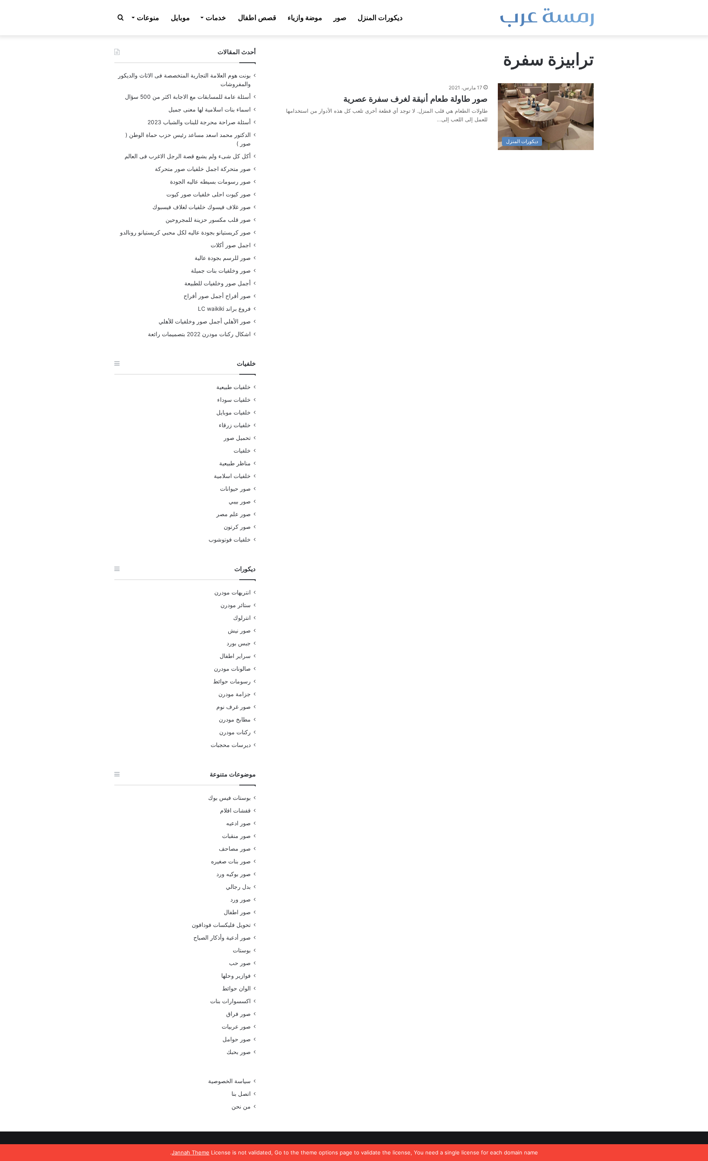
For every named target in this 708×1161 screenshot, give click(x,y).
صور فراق (238, 1014)
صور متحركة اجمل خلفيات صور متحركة (203, 169)
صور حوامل (236, 1039)
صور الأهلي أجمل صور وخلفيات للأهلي (205, 321)
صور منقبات (236, 836)
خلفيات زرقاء (235, 425)
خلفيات (242, 450)
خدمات (216, 18)
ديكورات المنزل (380, 18)
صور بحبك (239, 1052)
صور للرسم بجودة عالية (223, 258)
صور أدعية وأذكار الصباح (222, 937)
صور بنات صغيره (231, 861)
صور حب (240, 963)
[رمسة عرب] (547, 17)
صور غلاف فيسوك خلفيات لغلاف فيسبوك (201, 207)
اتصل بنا (241, 1093)
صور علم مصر (233, 514)
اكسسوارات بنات (230, 1001)
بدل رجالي (238, 886)
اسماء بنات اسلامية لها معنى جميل (209, 109)
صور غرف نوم (233, 706)
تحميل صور (237, 438)
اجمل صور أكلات (231, 245)
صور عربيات (236, 1026)
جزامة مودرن (234, 694)
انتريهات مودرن (232, 592)
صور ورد (240, 899)
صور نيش (239, 630)
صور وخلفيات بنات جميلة (221, 270)
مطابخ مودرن (235, 719)
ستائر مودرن (235, 605)
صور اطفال (237, 912)
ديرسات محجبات (231, 745)
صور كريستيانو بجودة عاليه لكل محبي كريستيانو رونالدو (185, 232)
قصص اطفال (257, 18)
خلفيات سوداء (234, 399)
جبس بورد (239, 643)
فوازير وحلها (236, 975)
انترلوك (242, 618)
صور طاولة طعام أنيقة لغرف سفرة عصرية (415, 99)
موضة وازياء (305, 18)
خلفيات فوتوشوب (230, 539)
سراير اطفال (235, 656)
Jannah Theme (190, 1152)
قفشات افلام (235, 810)
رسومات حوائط (232, 681)
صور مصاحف (235, 848)
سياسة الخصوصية (229, 1081)
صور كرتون (237, 527)
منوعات (148, 18)
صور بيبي (240, 501)
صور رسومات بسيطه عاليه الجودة (210, 181)
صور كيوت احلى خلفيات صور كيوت (208, 194)
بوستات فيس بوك (229, 797)
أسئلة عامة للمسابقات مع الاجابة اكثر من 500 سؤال (188, 96)
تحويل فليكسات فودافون (221, 925)
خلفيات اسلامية (232, 476)
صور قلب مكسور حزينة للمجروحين (208, 219)
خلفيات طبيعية (233, 387)
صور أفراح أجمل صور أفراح (217, 296)
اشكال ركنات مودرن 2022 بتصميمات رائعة (199, 334)
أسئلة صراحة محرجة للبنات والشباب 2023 (199, 122)
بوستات (242, 950)
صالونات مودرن (232, 668)
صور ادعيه (238, 823)
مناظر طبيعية (235, 463)
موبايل (180, 18)
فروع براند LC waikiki (224, 308)
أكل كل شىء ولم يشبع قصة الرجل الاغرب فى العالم (188, 156)
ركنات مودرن (235, 732)
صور (340, 18)
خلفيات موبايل (233, 412)
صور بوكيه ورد (233, 874)
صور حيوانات (235, 488)
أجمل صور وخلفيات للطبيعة (217, 283)
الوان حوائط (236, 988)
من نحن (241, 1106)
